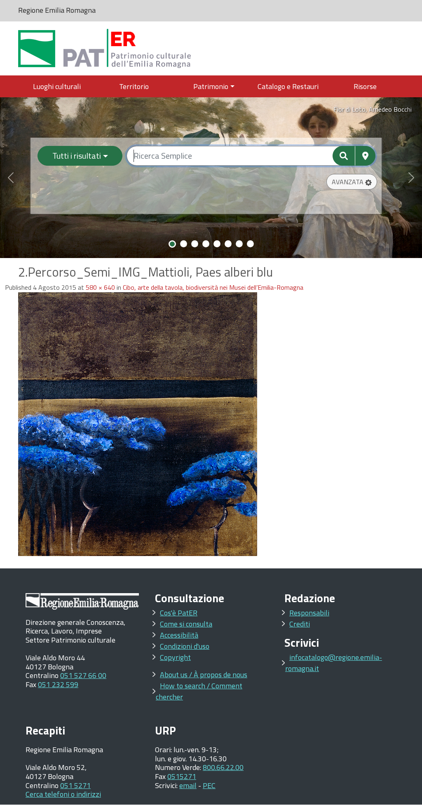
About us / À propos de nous (203, 674)
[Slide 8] (250, 243)
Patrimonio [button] (210, 86)
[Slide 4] (205, 243)
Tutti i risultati (76, 155)
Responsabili (309, 612)
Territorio (134, 86)
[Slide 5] (216, 243)
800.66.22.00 (223, 767)
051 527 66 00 (83, 675)
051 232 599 (58, 684)
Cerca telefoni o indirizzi (63, 794)
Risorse (365, 86)
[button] (351, 182)
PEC (209, 785)
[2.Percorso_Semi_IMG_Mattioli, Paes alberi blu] (137, 423)
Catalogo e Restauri (288, 86)
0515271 (181, 776)
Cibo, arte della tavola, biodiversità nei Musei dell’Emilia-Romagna (213, 287)
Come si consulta (186, 623)
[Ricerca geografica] (365, 156)
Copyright (175, 657)
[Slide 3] (194, 243)
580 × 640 (100, 287)
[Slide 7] (239, 243)
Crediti (299, 623)
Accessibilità (179, 635)
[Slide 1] (172, 244)
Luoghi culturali (57, 86)
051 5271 (75, 785)
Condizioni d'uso (184, 646)
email (188, 785)
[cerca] (344, 156)
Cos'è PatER (178, 612)
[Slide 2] (183, 243)
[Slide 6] (228, 243)
